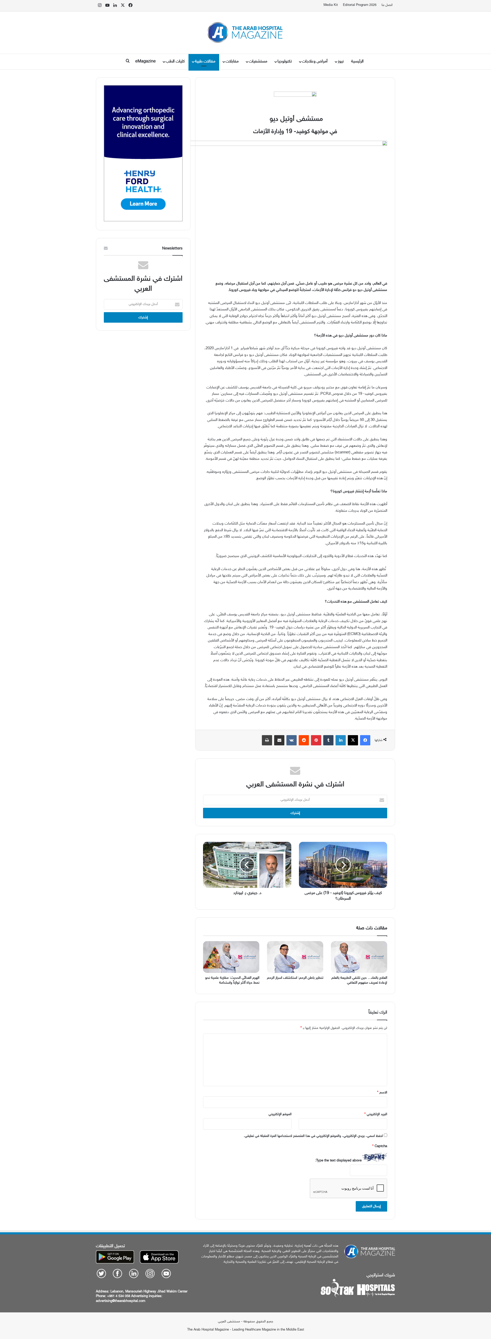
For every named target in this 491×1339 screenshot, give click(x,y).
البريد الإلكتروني (375, 1114)
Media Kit (330, 5)
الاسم (382, 1093)
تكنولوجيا (284, 61)
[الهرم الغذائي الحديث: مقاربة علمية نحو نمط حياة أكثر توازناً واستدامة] (231, 957)
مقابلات (232, 61)
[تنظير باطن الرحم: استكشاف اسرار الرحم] (295, 957)
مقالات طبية (205, 61)
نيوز (341, 61)
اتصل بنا (387, 5)
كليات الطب (175, 61)
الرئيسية (357, 61)
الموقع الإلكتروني (280, 1114)
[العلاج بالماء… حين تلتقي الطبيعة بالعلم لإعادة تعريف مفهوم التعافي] (359, 957)
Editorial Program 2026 (359, 5)
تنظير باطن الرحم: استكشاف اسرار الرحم (295, 978)
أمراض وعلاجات (315, 61)
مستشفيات (258, 61)
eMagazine (145, 61)
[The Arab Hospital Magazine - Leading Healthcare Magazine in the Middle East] (245, 32)
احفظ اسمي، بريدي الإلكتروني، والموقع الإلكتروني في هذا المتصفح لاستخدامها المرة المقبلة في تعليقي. (313, 1136)
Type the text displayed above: (338, 1161)
